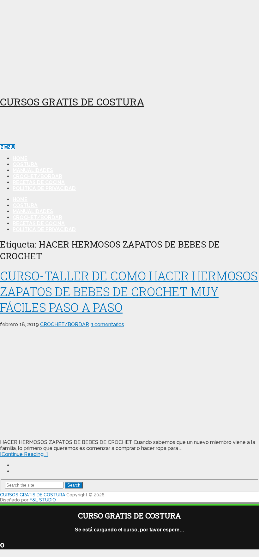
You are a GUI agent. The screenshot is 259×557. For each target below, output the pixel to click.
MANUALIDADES (33, 170)
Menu (7, 147)
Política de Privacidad (44, 188)
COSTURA (25, 164)
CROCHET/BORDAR (37, 176)
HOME (20, 158)
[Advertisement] (129, 44)
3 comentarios (107, 324)
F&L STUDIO (43, 499)
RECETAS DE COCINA (39, 182)
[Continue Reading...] (24, 454)
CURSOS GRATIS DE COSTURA (72, 101)
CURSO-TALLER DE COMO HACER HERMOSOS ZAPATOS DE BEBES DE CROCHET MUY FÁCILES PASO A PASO (129, 291)
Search (73, 485)
